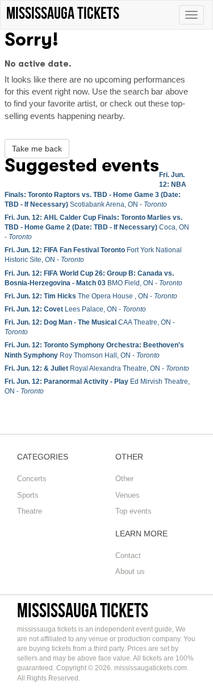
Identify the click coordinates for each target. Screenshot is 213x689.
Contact (128, 555)
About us (130, 571)
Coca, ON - (97, 227)
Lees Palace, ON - (75, 309)
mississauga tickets (82, 610)
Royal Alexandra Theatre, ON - (97, 368)
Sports (28, 495)
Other (124, 478)
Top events (133, 511)
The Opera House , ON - (91, 296)
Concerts (32, 478)
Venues (127, 495)
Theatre (29, 511)
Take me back (37, 148)
